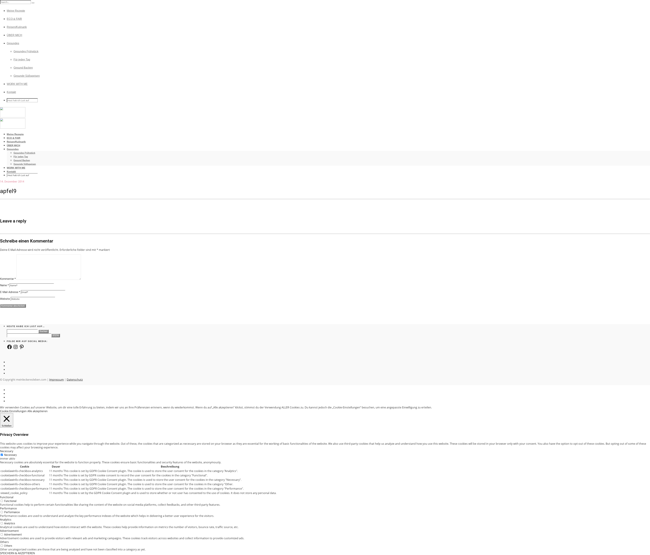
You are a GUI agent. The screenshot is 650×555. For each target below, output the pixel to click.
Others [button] (4, 542)
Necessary (10, 455)
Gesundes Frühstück (26, 51)
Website (5, 298)
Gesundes (13, 43)
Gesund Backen (23, 67)
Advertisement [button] (9, 531)
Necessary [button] (6, 451)
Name (4, 285)
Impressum (56, 379)
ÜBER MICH (14, 35)
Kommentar (8, 278)
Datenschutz (75, 379)
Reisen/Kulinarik (17, 27)
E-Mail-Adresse (10, 292)
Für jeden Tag (22, 59)
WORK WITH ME (17, 84)
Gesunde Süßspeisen (27, 75)
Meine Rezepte (16, 10)
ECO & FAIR (14, 18)
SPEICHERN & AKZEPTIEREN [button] (17, 553)
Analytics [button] (5, 519)
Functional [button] (6, 497)
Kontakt (11, 92)
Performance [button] (8, 508)
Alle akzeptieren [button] (37, 411)
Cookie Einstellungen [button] (13, 411)
